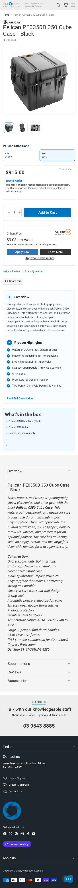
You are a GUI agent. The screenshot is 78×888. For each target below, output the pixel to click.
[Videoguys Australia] (24, 5)
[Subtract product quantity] (9, 212)
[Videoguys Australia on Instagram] (22, 834)
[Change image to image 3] (35, 128)
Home (6, 14)
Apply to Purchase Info (39, 258)
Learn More (55, 252)
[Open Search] (58, 5)
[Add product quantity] (19, 212)
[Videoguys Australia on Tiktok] (28, 834)
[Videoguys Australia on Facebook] (5, 834)
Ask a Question (34, 271)
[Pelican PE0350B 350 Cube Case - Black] (39, 81)
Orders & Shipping (19, 784)
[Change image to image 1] (9, 128)
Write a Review (11, 271)
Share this (15, 281)
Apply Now (22, 252)
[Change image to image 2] (22, 128)
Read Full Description (20, 398)
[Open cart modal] (65, 5)
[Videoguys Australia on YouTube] (34, 834)
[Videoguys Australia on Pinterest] (16, 834)
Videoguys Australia (32, 870)
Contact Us (15, 791)
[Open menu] (73, 5)
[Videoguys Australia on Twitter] (10, 834)
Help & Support (17, 778)
